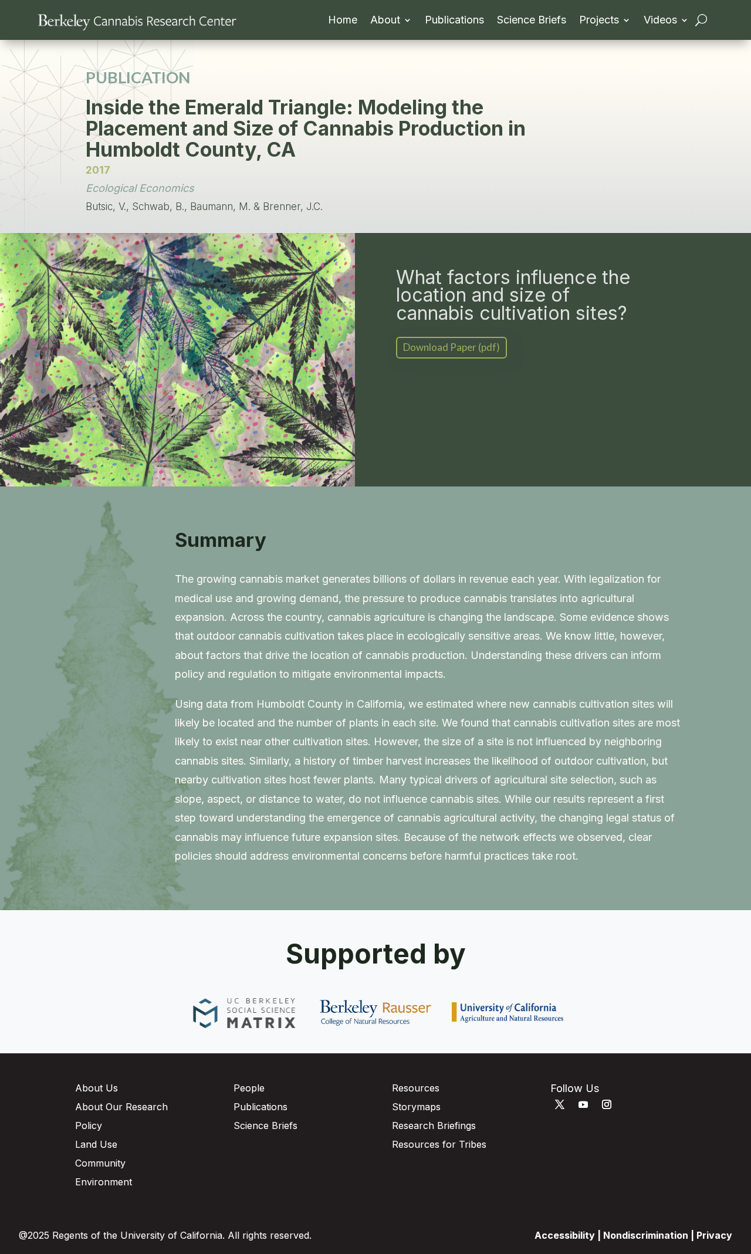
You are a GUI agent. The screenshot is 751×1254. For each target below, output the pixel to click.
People (249, 1088)
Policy (88, 1125)
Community (100, 1163)
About (385, 21)
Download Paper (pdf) (451, 347)
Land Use (96, 1144)
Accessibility (565, 1235)
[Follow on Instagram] (606, 1104)
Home (342, 21)
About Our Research (121, 1107)
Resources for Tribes (439, 1144)
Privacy (714, 1235)
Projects (599, 21)
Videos (660, 21)
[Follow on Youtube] (583, 1104)
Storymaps (416, 1107)
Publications (454, 21)
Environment (103, 1182)
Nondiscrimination (645, 1235)
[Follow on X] (559, 1104)
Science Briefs (531, 21)
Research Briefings (434, 1125)
